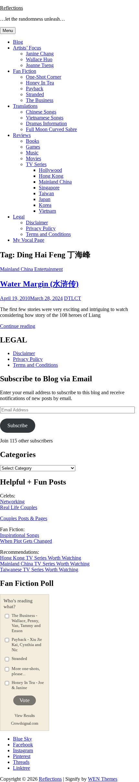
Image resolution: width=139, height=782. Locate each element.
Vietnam (47, 211)
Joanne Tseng (40, 65)
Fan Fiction (24, 71)
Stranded (35, 94)
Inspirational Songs (19, 535)
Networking (12, 501)
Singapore (49, 187)
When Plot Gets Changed (26, 541)
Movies (33, 158)
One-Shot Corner (43, 77)
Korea (45, 205)
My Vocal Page (28, 240)
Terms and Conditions (48, 234)
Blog (18, 42)
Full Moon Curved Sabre (51, 129)
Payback (34, 88)
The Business (39, 100)
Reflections (11, 8)
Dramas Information (46, 123)
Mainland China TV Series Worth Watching (45, 563)
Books (32, 141)
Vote (24, 700)
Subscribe (17, 425)
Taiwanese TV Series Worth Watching (39, 569)
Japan (44, 199)
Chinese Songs (41, 112)
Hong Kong (51, 176)
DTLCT (72, 298)
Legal (19, 216)
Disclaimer (37, 222)
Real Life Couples (18, 507)
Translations (25, 106)
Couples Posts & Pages (23, 518)
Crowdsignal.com (24, 723)
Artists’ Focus (27, 47)
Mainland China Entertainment (31, 269)
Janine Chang (40, 53)
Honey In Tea (40, 82)
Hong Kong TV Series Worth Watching (40, 558)
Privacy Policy (41, 228)
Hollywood (50, 170)
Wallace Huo (39, 59)
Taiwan (46, 193)
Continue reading (17, 326)
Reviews (22, 135)
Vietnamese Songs (44, 117)
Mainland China (55, 181)
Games (33, 147)
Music (32, 152)
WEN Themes (102, 779)
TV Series (36, 164)
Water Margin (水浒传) (39, 284)
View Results (25, 715)
